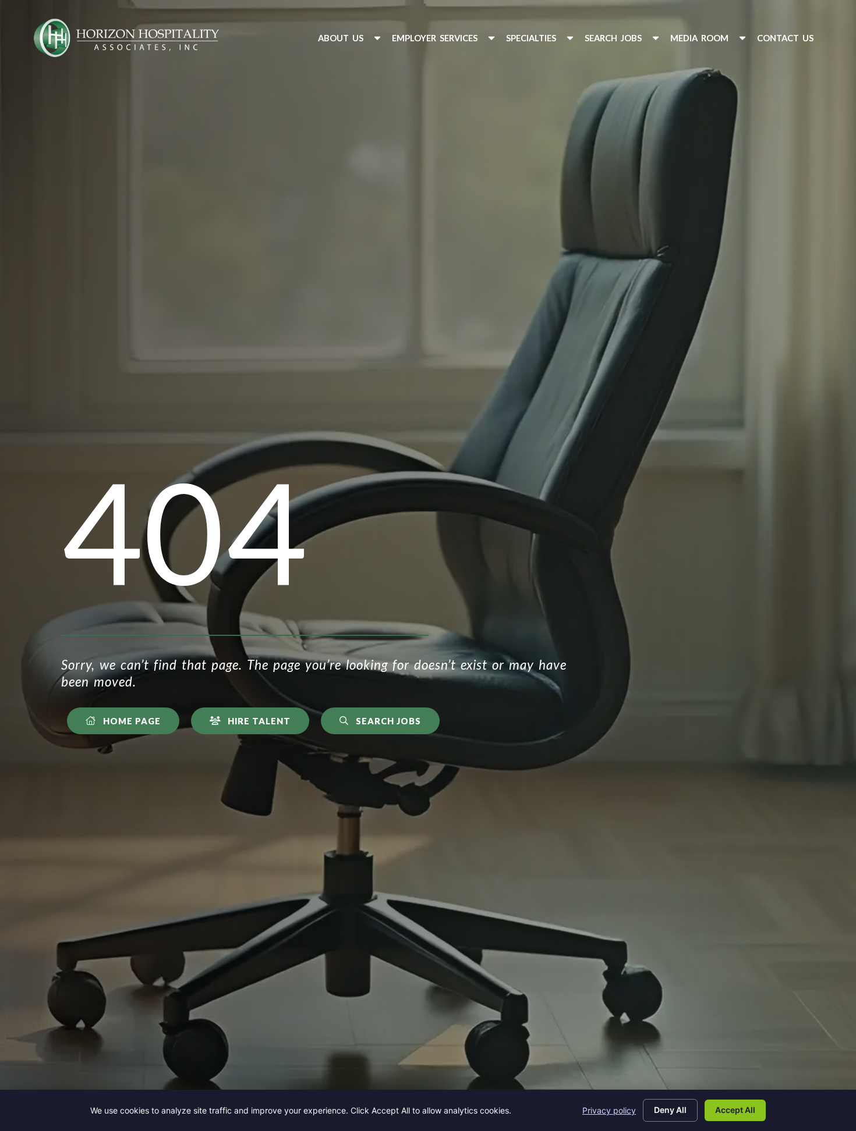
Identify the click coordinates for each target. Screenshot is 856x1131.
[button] (350, 38)
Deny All (670, 1110)
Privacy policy (609, 1110)
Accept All (735, 1110)
